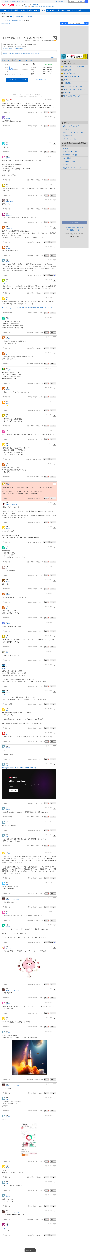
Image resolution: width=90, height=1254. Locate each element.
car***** (8, 666)
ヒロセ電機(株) (67, 158)
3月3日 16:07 (49, 898)
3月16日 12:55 (48, 834)
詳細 (3, 60)
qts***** (7, 354)
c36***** (8, 432)
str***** (7, 1019)
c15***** (8, 926)
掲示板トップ (5, 13)
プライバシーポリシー (68, 229)
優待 (27, 60)
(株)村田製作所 (67, 135)
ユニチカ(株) (67, 93)
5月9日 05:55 (49, 443)
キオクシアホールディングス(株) (73, 66)
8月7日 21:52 (49, 142)
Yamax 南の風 (9, 201)
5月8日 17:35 (49, 483)
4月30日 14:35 (48, 606)
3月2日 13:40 (49, 988)
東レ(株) (65, 148)
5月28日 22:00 (48, 297)
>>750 (4, 284)
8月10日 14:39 (48, 116)
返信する (7, 112)
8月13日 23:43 (48, 99)
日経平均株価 (67, 70)
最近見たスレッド (6, 23)
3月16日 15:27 (48, 821)
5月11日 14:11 (48, 414)
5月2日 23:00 (49, 566)
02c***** (8, 281)
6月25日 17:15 (48, 213)
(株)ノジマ (66, 164)
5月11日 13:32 (48, 430)
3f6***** (8, 568)
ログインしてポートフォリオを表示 (23, 16)
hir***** (7, 416)
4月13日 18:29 (48, 664)
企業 (31, 60)
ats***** (7, 319)
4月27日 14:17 (48, 635)
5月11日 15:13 (48, 401)
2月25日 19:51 (48, 1084)
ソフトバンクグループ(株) (71, 76)
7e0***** (8, 581)
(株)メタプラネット (69, 73)
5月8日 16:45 (49, 502)
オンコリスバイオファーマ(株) (72, 86)
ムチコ (7, 1225)
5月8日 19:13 (49, 463)
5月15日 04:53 (48, 317)
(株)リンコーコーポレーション (72, 168)
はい (47, 112)
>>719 (4, 669)
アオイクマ (9, 228)
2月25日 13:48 (48, 1097)
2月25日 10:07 (48, 1166)
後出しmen (9, 215)
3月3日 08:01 (49, 911)
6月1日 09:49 (49, 260)
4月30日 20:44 (48, 593)
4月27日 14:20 (48, 622)
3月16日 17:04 (48, 807)
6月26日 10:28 (48, 200)
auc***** (8, 528)
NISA (68, 10)
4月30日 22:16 (48, 579)
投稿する (28, 1250)
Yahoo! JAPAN (59, 1)
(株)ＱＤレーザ (67, 129)
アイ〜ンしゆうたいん (12, 504)
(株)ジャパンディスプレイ (71, 126)
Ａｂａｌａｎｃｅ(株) (69, 139)
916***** (8, 338)
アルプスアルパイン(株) (70, 155)
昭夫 (7, 445)
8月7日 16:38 (49, 184)
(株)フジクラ (67, 79)
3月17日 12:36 (48, 763)
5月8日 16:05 (49, 546)
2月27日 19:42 (48, 1002)
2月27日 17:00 (48, 1017)
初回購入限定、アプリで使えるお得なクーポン (43, 6)
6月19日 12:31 (48, 246)
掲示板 (43, 10)
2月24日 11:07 (48, 1195)
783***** (8, 144)
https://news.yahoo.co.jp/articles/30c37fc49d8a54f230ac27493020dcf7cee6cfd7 (27, 308)
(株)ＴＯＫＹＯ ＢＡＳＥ (71, 151)
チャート (9, 60)
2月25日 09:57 (48, 1181)
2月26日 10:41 (48, 1031)
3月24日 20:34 (48, 690)
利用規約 (72, 230)
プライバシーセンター (80, 229)
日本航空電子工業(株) (69, 161)
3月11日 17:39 (48, 882)
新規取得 (35, 5)
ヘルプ (65, 1)
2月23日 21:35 (48, 1210)
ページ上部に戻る (74, 222)
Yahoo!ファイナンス (70, 227)
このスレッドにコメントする (17, 79)
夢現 (7, 652)
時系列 (15, 60)
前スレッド (53, 57)
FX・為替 (22, 10)
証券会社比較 (51, 10)
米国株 (16, 10)
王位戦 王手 (82, 1)
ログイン (26, 6)
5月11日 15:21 (48, 388)
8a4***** (8, 623)
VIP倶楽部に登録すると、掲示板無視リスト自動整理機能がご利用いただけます (21, 53)
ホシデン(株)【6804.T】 (17, 20)
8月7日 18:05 (49, 156)
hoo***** (8, 884)
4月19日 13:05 (48, 651)
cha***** (8, 747)
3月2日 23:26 (49, 925)
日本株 (10, 10)
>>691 (4, 1228)
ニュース (36, 10)
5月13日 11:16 (48, 352)
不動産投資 (60, 10)
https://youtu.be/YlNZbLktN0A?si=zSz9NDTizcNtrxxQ (19, 768)
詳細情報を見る (41, 79)
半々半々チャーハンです (12, 899)
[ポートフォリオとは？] (11, 17)
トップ (4, 10)
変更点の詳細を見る (19, 48)
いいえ (53, 112)
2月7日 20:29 (49, 1224)
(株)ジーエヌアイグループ (71, 96)
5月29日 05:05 (48, 279)
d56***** (8, 261)
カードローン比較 (77, 10)
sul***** (7, 100)
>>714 (4, 695)
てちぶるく (9, 403)
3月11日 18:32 (48, 852)
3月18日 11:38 (48, 746)
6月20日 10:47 (48, 226)
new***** (8, 734)
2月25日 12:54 (48, 1115)
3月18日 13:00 (48, 732)
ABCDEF (8, 948)
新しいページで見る (7, 48)
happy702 (8, 369)
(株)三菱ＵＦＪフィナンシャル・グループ (75, 89)
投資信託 (29, 10)
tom (7, 186)
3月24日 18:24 (48, 708)
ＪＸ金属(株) (67, 83)
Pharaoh (8, 118)
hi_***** (7, 157)
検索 (86, 1)
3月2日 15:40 (49, 946)
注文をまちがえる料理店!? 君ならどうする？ (14, 1)
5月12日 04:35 (48, 368)
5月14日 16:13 (48, 337)
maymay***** (9, 248)
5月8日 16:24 (49, 526)
